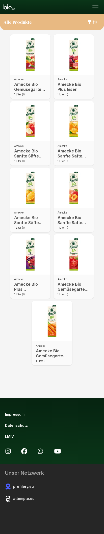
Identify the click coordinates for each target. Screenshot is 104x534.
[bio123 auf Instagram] (8, 451)
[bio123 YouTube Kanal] (58, 451)
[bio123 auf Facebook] (24, 451)
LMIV (9, 436)
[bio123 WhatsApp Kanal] (40, 451)
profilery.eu (23, 486)
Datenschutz (16, 425)
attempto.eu (24, 498)
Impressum (14, 414)
